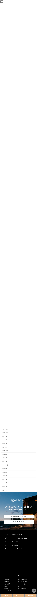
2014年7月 (4, 476)
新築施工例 (6, 581)
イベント (21, 586)
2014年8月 (4, 472)
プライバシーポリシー (9, 590)
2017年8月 (4, 443)
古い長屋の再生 (23, 581)
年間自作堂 (6, 584)
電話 (7, 595)
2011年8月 (4, 486)
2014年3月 (4, 479)
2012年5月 (4, 483)
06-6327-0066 (19, 522)
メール (19, 595)
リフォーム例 (6, 583)
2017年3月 (4, 447)
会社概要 (5, 588)
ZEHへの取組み (23, 584)
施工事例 (31, 595)
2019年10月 (5, 432)
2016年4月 (4, 454)
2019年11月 (5, 429)
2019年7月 (4, 436)
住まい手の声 (22, 583)
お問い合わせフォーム (19, 516)
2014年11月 (5, 465)
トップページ (6, 579)
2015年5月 (4, 458)
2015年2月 (4, 461)
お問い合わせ (22, 588)
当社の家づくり (23, 579)
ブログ (5, 586)
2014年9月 (4, 468)
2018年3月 (4, 440)
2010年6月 (4, 490)
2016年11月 (5, 450)
